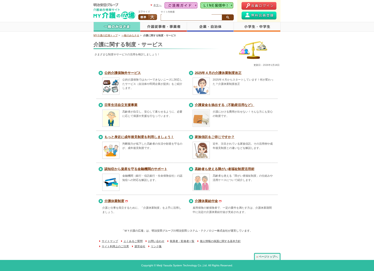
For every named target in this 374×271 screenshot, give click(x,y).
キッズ (257, 27)
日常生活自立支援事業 (121, 105)
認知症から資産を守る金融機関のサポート (135, 169)
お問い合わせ (156, 241)
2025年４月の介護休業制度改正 (218, 73)
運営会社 (139, 246)
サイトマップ (110, 241)
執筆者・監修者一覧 (182, 241)
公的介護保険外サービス (122, 73)
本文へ (157, 5)
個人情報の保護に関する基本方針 (220, 241)
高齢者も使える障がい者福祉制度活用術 (224, 169)
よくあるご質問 (133, 241)
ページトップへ (268, 256)
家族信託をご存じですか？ (215, 137)
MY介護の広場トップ (106, 35)
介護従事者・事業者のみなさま (163, 27)
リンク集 (156, 246)
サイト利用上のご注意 (115, 246)
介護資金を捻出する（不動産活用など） (224, 105)
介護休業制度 (114, 201)
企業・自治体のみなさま (210, 27)
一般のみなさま (117, 27)
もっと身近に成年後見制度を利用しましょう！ (139, 137)
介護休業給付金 (206, 201)
